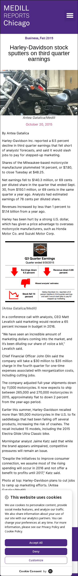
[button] (70, 15)
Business (31, 38)
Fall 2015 (46, 38)
